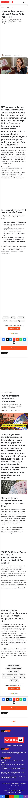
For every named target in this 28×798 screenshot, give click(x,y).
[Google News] (14, 333)
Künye (16, 792)
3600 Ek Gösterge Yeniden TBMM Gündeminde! (12, 760)
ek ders (6, 318)
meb (6, 321)
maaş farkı (21, 318)
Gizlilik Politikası (12, 790)
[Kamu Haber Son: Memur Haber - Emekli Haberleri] (7, 2)
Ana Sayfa (4, 7)
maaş (13, 318)
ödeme (13, 321)
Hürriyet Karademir (7, 55)
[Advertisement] (14, 39)
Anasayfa (6, 790)
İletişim (19, 792)
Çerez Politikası (10, 792)
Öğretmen (10, 7)
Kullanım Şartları (20, 790)
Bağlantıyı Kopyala (14, 328)
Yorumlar (14, 348)
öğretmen (21, 321)
